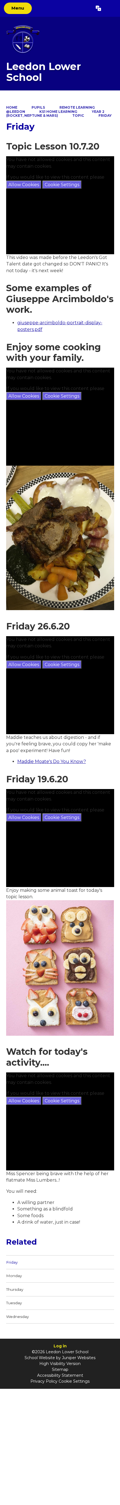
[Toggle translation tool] (98, 8)
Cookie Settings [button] (74, 1381)
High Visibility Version (60, 1363)
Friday (105, 115)
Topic (78, 115)
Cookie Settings (62, 184)
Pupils (38, 107)
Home (11, 107)
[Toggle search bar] (110, 8)
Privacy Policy (43, 1381)
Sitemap (60, 1369)
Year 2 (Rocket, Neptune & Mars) (55, 113)
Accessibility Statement (60, 1375)
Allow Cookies (23, 184)
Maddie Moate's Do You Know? (51, 761)
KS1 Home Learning (58, 111)
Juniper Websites (78, 1357)
